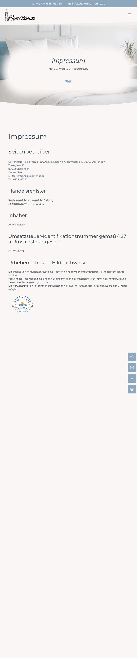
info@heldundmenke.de (30, 175)
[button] (129, 15)
